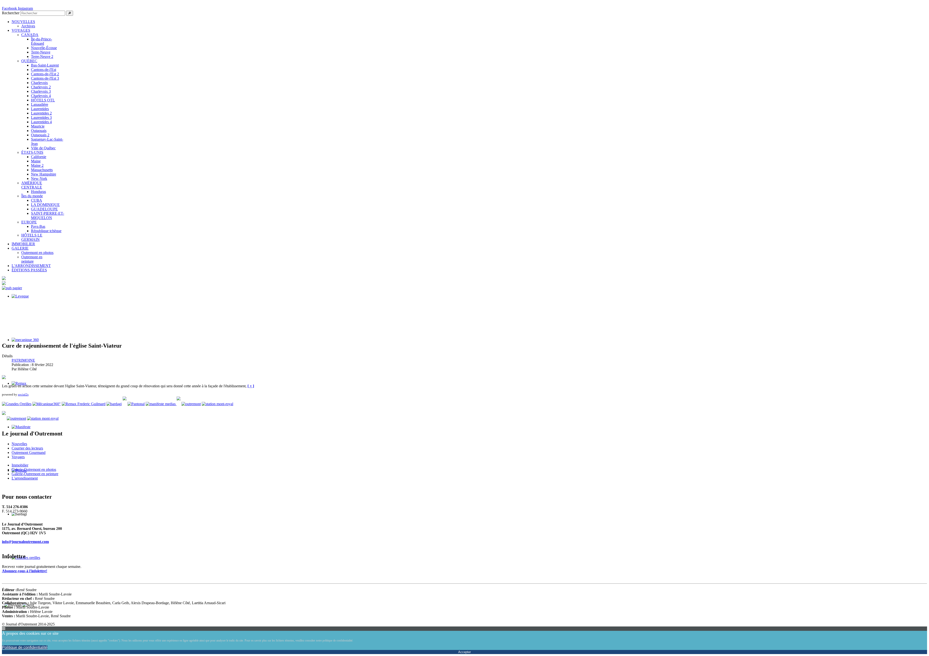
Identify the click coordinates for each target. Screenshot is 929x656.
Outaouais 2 (40, 135)
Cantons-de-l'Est (43, 70)
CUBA (36, 200)
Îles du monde (32, 196)
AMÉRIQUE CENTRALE (31, 185)
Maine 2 (37, 165)
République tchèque (46, 231)
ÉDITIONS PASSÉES (29, 270)
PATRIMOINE (23, 360)
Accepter (464, 652)
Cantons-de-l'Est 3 (45, 78)
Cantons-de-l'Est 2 (45, 74)
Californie (38, 157)
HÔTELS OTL (43, 100)
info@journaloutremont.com (25, 542)
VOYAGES (21, 30)
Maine (36, 161)
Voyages (18, 457)
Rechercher (10, 13)
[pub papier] (12, 288)
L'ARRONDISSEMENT (31, 266)
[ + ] (250, 386)
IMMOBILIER (23, 244)
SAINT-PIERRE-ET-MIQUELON (47, 215)
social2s (23, 394)
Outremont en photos (37, 253)
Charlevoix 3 (41, 91)
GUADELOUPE (44, 209)
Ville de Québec (43, 148)
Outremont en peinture (31, 259)
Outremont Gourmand (28, 452)
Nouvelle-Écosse (44, 48)
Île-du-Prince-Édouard (41, 41)
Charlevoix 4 (41, 96)
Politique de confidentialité (24, 647)
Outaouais (38, 131)
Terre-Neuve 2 (42, 56)
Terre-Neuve (40, 52)
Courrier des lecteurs (27, 448)
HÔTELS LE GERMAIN (31, 237)
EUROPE (29, 222)
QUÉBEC (29, 61)
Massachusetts (42, 170)
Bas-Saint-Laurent (45, 65)
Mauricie (38, 126)
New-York (39, 178)
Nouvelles (19, 444)
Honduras (38, 192)
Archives (28, 26)
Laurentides (40, 109)
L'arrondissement (25, 478)
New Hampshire (43, 174)
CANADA (29, 35)
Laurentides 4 (41, 122)
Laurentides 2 (41, 113)
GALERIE (20, 248)
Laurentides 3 (41, 117)
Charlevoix (39, 83)
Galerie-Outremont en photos (34, 469)
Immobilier (20, 465)
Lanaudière (39, 104)
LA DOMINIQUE (45, 205)
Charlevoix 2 (41, 87)
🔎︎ (69, 13)
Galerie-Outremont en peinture (35, 474)
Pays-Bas (38, 226)
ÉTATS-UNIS (32, 152)
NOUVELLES (23, 22)
